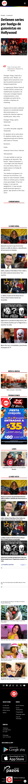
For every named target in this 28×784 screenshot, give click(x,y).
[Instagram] (3, 685)
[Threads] (17, 685)
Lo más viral (9, 15)
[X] (20, 685)
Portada (3, 15)
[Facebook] (6, 685)
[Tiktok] (10, 685)
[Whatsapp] (13, 685)
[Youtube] (24, 685)
